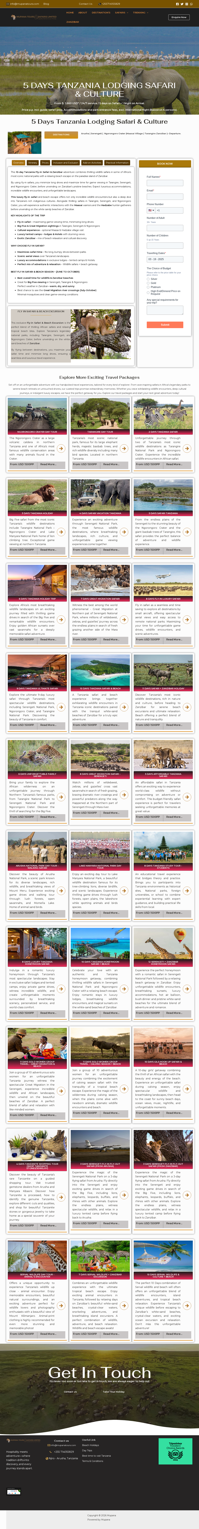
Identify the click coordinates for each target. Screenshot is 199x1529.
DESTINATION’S (101, 12)
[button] (126, 12)
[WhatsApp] (191, 4)
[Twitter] (182, 4)
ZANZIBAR (72, 21)
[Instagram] (186, 4)
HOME (70, 12)
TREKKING (139, 12)
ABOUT (82, 12)
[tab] (18, 162)
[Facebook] (177, 4)
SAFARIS (120, 12)
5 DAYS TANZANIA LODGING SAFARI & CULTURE (99, 89)
